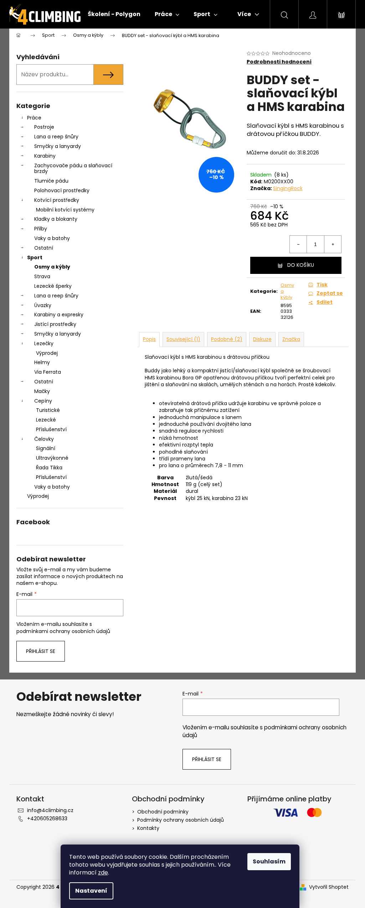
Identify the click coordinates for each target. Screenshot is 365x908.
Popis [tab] (149, 339)
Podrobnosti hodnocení (279, 61)
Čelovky (44, 439)
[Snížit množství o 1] (298, 244)
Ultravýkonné (52, 457)
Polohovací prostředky (61, 190)
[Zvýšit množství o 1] (332, 244)
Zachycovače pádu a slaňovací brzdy (73, 168)
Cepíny (43, 400)
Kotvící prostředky (56, 200)
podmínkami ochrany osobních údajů (63, 631)
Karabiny (45, 155)
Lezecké (46, 419)
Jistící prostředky (55, 324)
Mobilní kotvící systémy (65, 209)
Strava (42, 276)
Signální (45, 448)
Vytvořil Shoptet (329, 887)
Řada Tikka (49, 467)
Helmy (42, 362)
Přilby (40, 228)
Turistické (48, 410)
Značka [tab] (291, 339)
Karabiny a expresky (58, 314)
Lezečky (43, 343)
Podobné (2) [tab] (226, 339)
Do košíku (300, 265)
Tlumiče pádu (51, 180)
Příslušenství (51, 429)
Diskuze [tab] (262, 339)
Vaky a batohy (52, 238)
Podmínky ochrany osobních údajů (180, 819)
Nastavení (91, 891)
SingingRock (288, 188)
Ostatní (43, 247)
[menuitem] (114, 14)
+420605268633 (47, 818)
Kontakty (148, 828)
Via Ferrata (47, 372)
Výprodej (47, 353)
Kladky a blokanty (55, 219)
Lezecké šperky (53, 286)
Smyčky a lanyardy (57, 146)
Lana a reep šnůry (56, 136)
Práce (34, 117)
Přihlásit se (40, 651)
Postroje (44, 127)
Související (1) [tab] (183, 339)
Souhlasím (269, 861)
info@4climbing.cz (50, 810)
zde (103, 872)
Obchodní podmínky (163, 811)
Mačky (42, 391)
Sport (34, 257)
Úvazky (42, 305)
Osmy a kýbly (52, 266)
